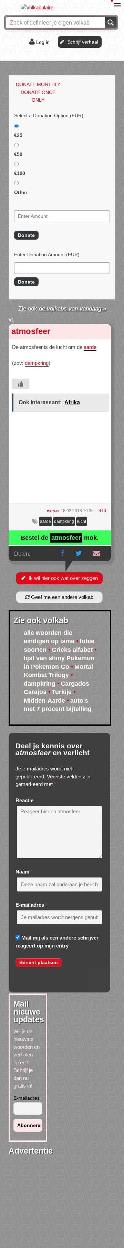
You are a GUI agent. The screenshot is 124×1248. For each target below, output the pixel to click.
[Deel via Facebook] (62, 553)
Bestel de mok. (60, 537)
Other (20, 192)
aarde (90, 347)
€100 (19, 173)
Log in (43, 42)
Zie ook (62, 308)
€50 (18, 154)
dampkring (37, 363)
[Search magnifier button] (110, 22)
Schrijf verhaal (82, 42)
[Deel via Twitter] (78, 553)
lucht (81, 521)
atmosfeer (30, 331)
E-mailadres (30, 905)
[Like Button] (20, 384)
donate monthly (38, 84)
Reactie (24, 800)
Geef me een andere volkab (61, 597)
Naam (22, 872)
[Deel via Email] (96, 553)
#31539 (53, 511)
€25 (18, 135)
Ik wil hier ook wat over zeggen (63, 578)
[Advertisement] (59, 460)
